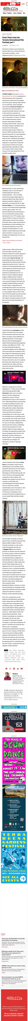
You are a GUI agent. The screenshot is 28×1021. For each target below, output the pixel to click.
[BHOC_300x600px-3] (14, 830)
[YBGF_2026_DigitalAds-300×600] (14, 883)
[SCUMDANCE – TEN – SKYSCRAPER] (14, 783)
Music (6, 655)
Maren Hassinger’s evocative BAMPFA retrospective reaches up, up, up (12, 978)
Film (16, 652)
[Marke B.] (7, 678)
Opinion (3, 972)
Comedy (15, 650)
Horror (23, 652)
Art (3, 985)
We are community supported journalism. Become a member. (14, 1014)
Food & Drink (4, 947)
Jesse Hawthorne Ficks (11, 90)
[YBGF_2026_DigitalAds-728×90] (14, 708)
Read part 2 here (20, 55)
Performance (13, 657)
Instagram (14, 699)
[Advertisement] (14, 907)
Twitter (6, 699)
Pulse (19, 657)
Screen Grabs (8, 659)
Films (19, 652)
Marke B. (6, 45)
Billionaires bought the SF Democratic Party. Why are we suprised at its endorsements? (12, 953)
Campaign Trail (5, 961)
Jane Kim (7, 654)
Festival (6, 652)
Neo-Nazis (18, 655)
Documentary (21, 650)
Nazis (13, 655)
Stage (13, 659)
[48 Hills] (14, 9)
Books (10, 650)
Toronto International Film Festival (13, 661)
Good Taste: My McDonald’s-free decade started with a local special (13, 939)
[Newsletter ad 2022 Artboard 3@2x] (14, 731)
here (18, 694)
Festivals (12, 652)
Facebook (19, 698)
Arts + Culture (7, 34)
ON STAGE (7, 657)
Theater (18, 659)
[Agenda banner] (14, 4)
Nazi (10, 655)
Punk (23, 657)
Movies (23, 654)
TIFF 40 (23, 659)
